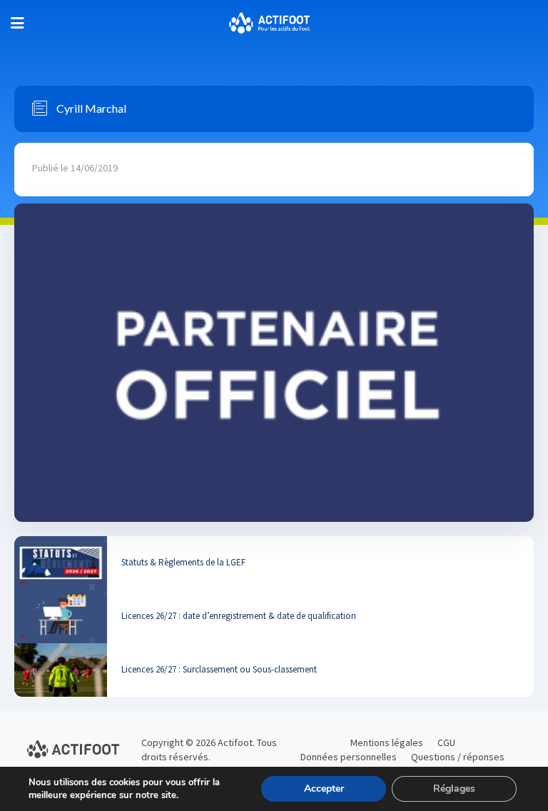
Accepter (324, 788)
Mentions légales (386, 742)
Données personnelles (348, 756)
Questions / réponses (457, 756)
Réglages (454, 788)
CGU (446, 742)
